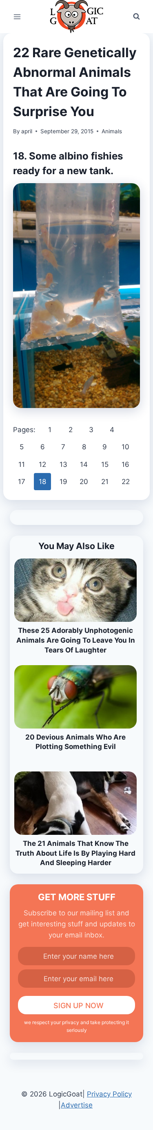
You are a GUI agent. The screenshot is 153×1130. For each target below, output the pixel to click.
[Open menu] (17, 16)
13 (63, 464)
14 (84, 464)
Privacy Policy (109, 1094)
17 (21, 482)
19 (63, 482)
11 (21, 464)
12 (42, 464)
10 (125, 447)
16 (125, 464)
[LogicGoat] (76, 16)
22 (126, 482)
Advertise (77, 1105)
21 (105, 482)
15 (105, 464)
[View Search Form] (136, 17)
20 (84, 482)
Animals (112, 131)
